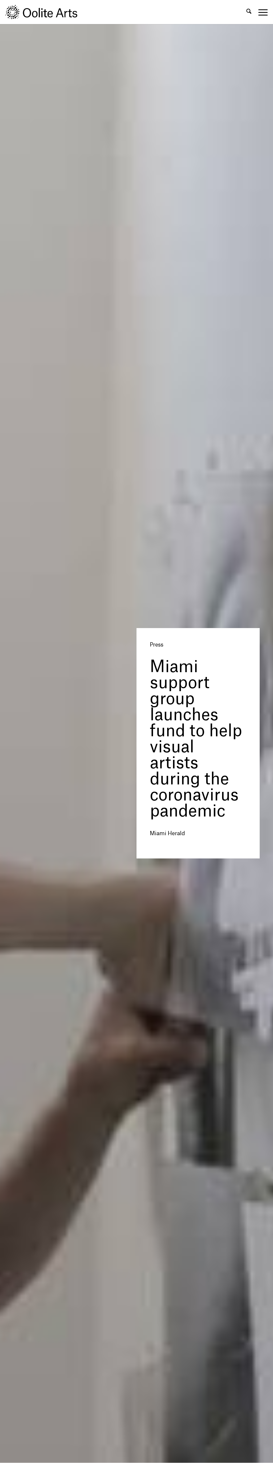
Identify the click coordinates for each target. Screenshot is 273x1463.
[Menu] (261, 12)
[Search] (249, 12)
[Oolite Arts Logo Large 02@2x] (44, 12)
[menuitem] (249, 12)
